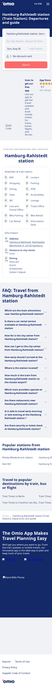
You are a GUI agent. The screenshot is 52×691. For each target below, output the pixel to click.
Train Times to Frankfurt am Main (20, 502)
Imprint (6, 661)
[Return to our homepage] (8, 4)
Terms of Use (22, 661)
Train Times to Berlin (13, 496)
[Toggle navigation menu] (48, 4)
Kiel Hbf (6, 464)
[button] (15, 48)
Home (5, 515)
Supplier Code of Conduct (16, 673)
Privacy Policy (9, 667)
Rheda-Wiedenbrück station (17, 457)
